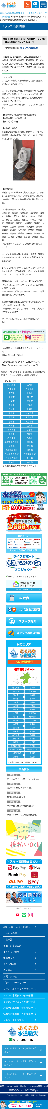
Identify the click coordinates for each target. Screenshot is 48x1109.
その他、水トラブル (13, 1020)
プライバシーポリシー (14, 982)
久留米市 (30, 389)
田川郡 (30, 458)
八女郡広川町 (11, 458)
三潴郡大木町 (30, 454)
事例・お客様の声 (12, 945)
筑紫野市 (30, 413)
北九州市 (11, 385)
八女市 (12, 401)
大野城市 (30, 417)
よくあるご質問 (11, 951)
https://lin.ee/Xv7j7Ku (12, 355)
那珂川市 (15, 739)
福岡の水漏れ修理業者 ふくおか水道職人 (18, 13)
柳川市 (30, 397)
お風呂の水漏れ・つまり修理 (18, 1007)
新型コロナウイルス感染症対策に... (23, 815)
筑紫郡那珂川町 (12, 442)
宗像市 (12, 421)
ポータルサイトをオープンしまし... (23, 779)
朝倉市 (30, 434)
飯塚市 (30, 393)
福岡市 (30, 385)
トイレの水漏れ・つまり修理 (18, 995)
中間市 (30, 409)
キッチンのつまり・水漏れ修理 (19, 1001)
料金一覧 (7, 939)
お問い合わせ (10, 976)
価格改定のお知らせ (16, 797)
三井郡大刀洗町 (12, 454)
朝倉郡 (30, 450)
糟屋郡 (30, 442)
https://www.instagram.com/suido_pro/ (20, 365)
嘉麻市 (12, 434)
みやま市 (11, 438)
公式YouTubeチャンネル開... (19, 788)
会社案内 (7, 970)
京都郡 (12, 462)
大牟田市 (11, 389)
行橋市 (30, 405)
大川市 (12, 405)
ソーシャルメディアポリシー (18, 988)
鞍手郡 (30, 446)
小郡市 (12, 413)
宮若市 (30, 430)
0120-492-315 (23, 1040)
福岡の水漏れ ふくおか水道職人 (16, 927)
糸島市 (30, 438)
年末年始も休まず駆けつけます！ (22, 806)
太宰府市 (30, 421)
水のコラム (9, 958)
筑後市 (30, 401)
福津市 (30, 425)
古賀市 (12, 425)
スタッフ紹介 (10, 964)
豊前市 (12, 409)
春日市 (12, 417)
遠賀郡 (12, 446)
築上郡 (30, 462)
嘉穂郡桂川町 (11, 450)
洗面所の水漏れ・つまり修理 (18, 1014)
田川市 (12, 397)
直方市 (12, 393)
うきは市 (11, 430)
